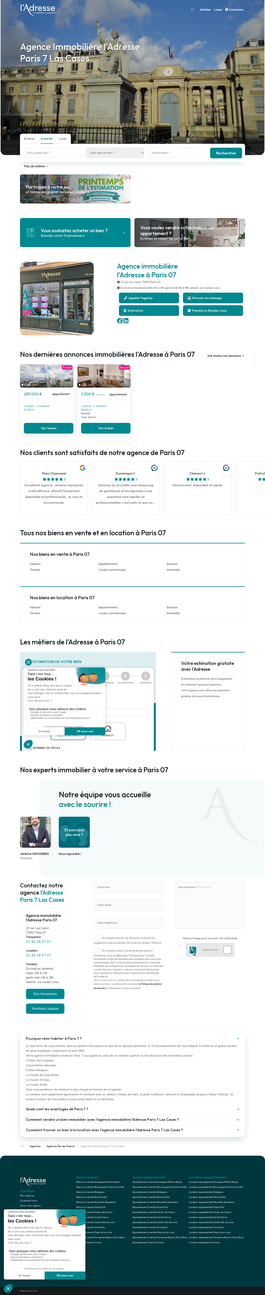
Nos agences (27, 1195)
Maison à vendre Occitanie (90, 1227)
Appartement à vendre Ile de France (151, 1217)
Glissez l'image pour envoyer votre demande (210, 938)
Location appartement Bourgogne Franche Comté (216, 1187)
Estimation (135, 310)
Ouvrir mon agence (30, 1205)
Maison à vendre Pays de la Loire (94, 1232)
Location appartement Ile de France (208, 1217)
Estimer (29, 139)
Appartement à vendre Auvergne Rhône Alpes (157, 1182)
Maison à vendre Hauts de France (94, 1212)
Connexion (235, 10)
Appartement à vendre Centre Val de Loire (154, 1222)
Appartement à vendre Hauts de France (153, 1212)
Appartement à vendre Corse (148, 1242)
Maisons (35, 564)
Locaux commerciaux (112, 570)
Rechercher (226, 153)
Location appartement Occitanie (206, 1227)
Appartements (108, 564)
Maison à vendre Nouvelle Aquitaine (95, 1202)
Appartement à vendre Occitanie (149, 1227)
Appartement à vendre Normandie (150, 1197)
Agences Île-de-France (60, 1146)
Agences (35, 1146)
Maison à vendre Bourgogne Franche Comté (100, 1187)
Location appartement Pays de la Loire (209, 1232)
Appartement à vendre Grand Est (150, 1207)
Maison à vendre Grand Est (91, 1207)
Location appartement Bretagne (206, 1192)
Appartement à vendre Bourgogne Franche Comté (159, 1187)
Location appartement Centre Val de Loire (211, 1222)
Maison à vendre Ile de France (92, 1217)
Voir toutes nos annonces (224, 356)
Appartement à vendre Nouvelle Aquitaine (155, 1202)
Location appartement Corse (204, 1242)
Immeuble (173, 570)
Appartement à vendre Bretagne (149, 1192)
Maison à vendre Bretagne (90, 1192)
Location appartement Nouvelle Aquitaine (211, 1202)
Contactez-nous (28, 1200)
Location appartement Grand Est (206, 1207)
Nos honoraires (45, 994)
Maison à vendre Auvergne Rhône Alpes (98, 1182)
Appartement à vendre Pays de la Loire (153, 1232)
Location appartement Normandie (207, 1197)
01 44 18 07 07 (38, 941)
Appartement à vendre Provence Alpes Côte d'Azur (159, 1237)
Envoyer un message (207, 298)
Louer (218, 10)
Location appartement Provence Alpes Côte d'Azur (216, 1237)
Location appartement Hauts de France (210, 1212)
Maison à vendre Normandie (91, 1197)
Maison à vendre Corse (88, 1242)
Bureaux (172, 564)
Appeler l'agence (140, 298)
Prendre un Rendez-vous (209, 310)
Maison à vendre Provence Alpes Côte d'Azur (100, 1237)
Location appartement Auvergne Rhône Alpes (213, 1182)
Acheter (205, 10)
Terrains (35, 570)
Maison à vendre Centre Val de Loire (95, 1222)
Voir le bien (48, 428)
